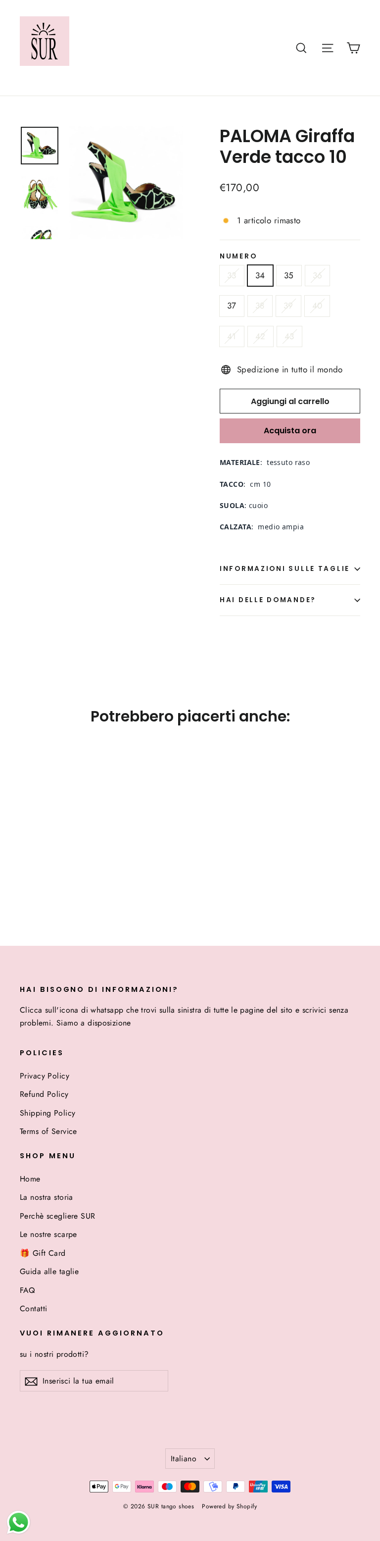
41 (232, 336)
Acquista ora (290, 430)
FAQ (27, 1290)
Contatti (33, 1308)
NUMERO (238, 256)
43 (289, 336)
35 (289, 275)
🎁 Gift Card (43, 1253)
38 (260, 305)
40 (317, 305)
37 (232, 305)
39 (288, 305)
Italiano (183, 1458)
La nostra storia (46, 1197)
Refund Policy (44, 1094)
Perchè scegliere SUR (57, 1216)
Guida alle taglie (49, 1271)
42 (260, 336)
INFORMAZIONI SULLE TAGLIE (285, 568)
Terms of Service (48, 1131)
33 (232, 275)
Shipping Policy (47, 1113)
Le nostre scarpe (48, 1234)
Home (30, 1178)
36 (318, 275)
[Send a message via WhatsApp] (18, 1522)
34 (260, 275)
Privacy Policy (44, 1075)
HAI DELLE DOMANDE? (268, 600)
